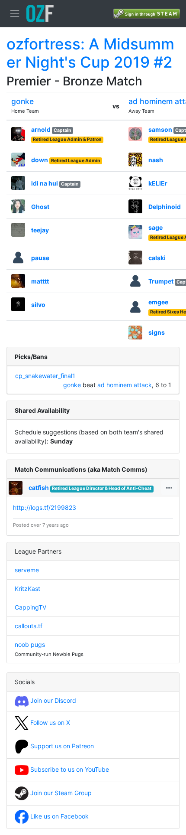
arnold (41, 129)
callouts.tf (28, 626)
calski (157, 257)
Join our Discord (52, 700)
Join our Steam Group (60, 792)
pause (40, 257)
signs (156, 332)
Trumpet (160, 281)
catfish (39, 487)
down (39, 159)
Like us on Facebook (59, 816)
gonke (22, 101)
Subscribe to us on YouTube (69, 769)
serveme (27, 570)
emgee (158, 302)
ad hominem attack (124, 384)
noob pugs (30, 644)
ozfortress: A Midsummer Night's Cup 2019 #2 (90, 53)
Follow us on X (49, 722)
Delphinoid (164, 206)
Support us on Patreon (61, 746)
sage (155, 227)
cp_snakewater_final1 (45, 375)
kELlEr (157, 183)
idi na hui (44, 183)
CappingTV (30, 607)
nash (155, 159)
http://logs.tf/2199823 (44, 507)
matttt (40, 281)
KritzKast (27, 588)
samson (160, 129)
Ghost (40, 206)
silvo (38, 304)
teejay (40, 230)
